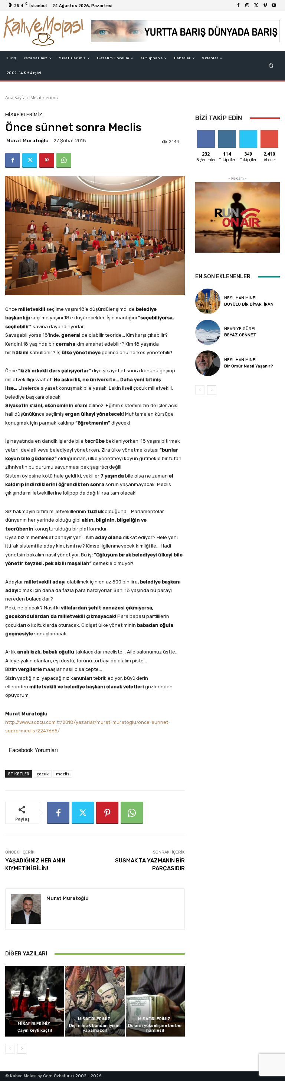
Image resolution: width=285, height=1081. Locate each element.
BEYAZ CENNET (240, 335)
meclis (62, 773)
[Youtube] (273, 5)
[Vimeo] (265, 5)
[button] (271, 66)
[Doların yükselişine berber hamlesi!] (155, 1001)
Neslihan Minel (241, 298)
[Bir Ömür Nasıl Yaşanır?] (207, 363)
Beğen (206, 133)
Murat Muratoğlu (27, 140)
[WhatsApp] (63, 160)
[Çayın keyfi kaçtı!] (34, 1001)
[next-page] (21, 1049)
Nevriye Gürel (240, 329)
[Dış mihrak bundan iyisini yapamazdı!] (94, 1001)
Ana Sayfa (15, 97)
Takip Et (226, 133)
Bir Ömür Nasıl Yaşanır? (248, 366)
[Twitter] (256, 5)
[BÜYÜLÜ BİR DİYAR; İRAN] (207, 301)
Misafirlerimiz (44, 97)
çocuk (43, 773)
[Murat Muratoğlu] (26, 909)
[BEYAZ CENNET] (207, 332)
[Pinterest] (46, 160)
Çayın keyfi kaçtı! (34, 1030)
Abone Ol (269, 133)
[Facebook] (238, 5)
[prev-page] (9, 1049)
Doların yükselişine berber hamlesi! (155, 1028)
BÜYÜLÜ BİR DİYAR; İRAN (248, 304)
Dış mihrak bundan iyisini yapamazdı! (95, 1028)
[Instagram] (247, 5)
